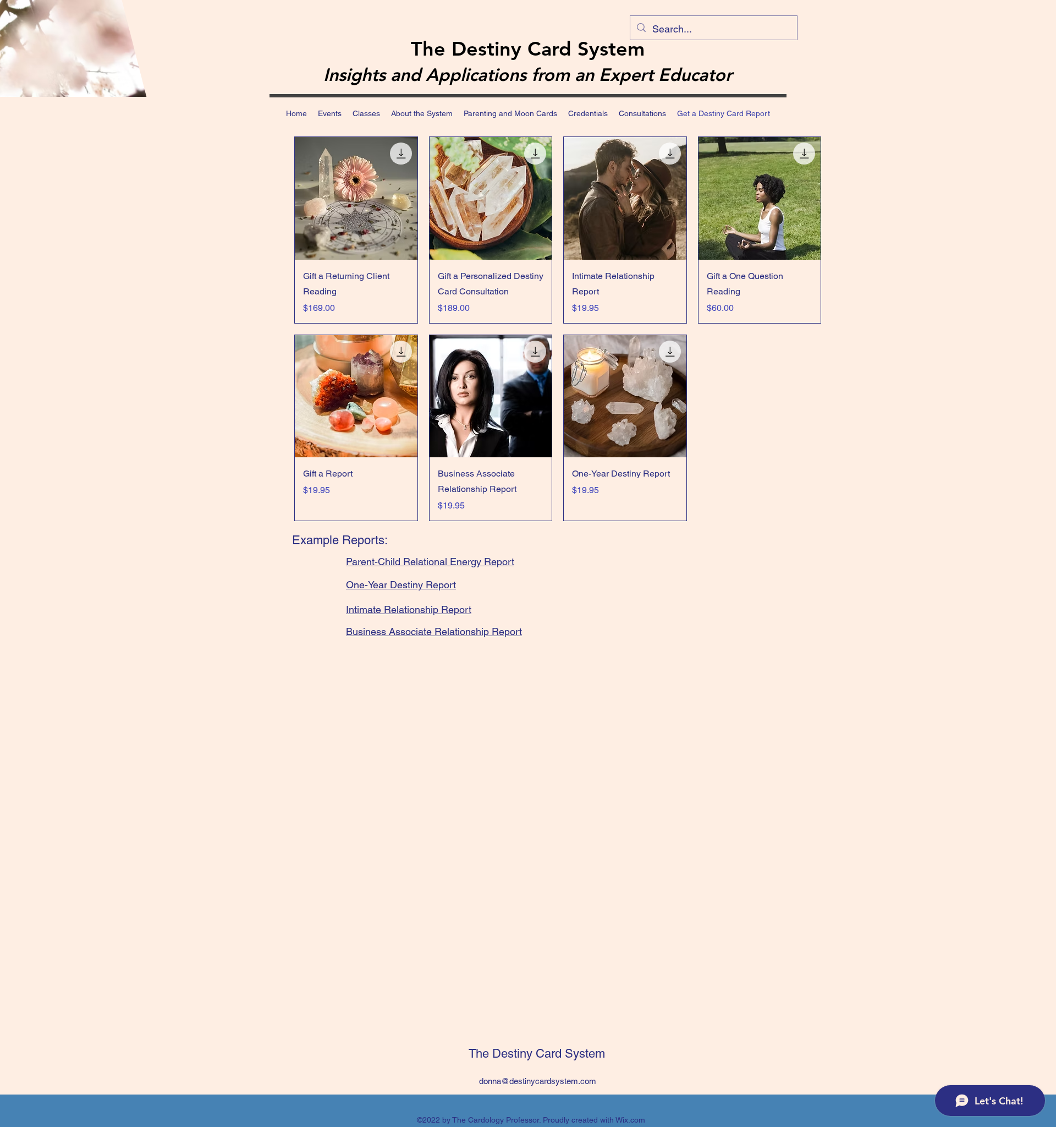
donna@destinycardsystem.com (537, 1081)
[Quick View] (356, 198)
